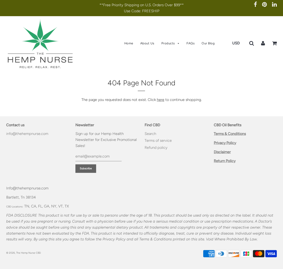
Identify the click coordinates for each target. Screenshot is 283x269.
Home (128, 43)
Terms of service (158, 140)
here (160, 99)
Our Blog (208, 43)
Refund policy (156, 147)
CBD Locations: (14, 206)
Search (150, 133)
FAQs (190, 43)
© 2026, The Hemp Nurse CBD (23, 252)
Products (168, 43)
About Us (147, 43)
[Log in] (263, 43)
